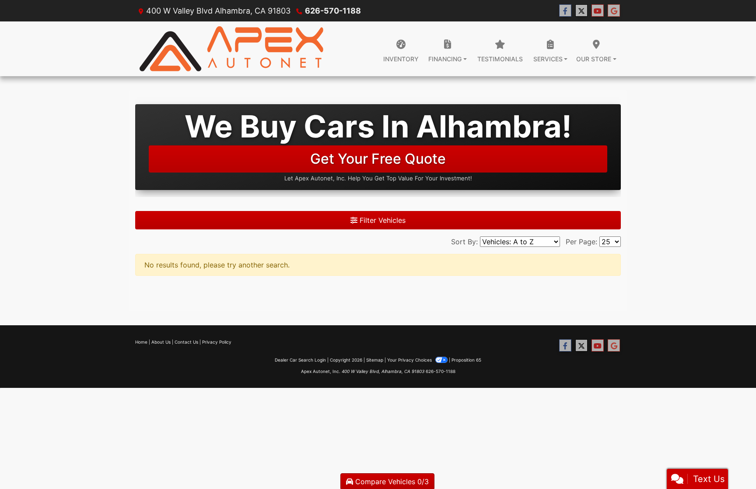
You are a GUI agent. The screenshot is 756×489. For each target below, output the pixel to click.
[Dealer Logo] (233, 49)
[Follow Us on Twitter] (581, 10)
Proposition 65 (466, 359)
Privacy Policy (216, 342)
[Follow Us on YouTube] (598, 10)
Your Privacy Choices (410, 359)
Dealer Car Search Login (300, 359)
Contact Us (186, 342)
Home (141, 342)
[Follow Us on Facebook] (565, 10)
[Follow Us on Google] (614, 10)
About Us (161, 342)
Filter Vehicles (381, 220)
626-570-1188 (333, 10)
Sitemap (374, 359)
